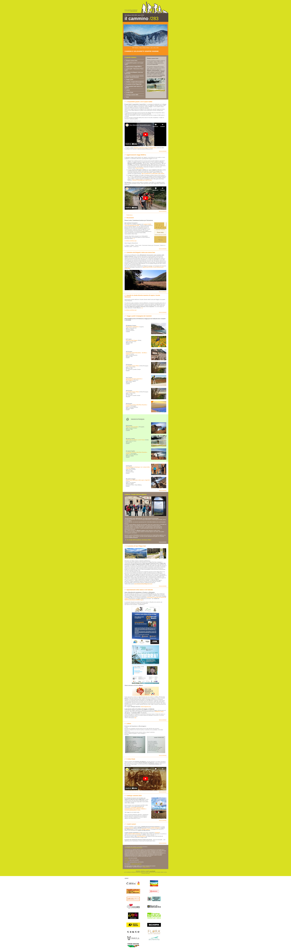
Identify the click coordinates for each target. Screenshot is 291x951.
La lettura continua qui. (131, 240)
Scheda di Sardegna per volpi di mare (142, 180)
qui (135, 717)
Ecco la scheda (139, 168)
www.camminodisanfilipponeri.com (143, 583)
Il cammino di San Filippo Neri (134, 84)
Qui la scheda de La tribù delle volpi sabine (153, 173)
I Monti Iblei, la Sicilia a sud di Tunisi (155, 72)
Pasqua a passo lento (131, 60)
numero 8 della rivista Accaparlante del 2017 (138, 225)
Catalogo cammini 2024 (132, 94)
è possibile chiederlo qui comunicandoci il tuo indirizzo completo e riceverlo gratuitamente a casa (135, 809)
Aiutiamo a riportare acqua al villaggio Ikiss (145, 147)
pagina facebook (129, 827)
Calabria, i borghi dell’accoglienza (135, 81)
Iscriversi (126, 858)
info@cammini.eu (146, 867)
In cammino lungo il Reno (132, 365)
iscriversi (157, 832)
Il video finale (129, 92)
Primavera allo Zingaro (131, 340)
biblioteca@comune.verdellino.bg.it (134, 599)
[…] (134, 238)
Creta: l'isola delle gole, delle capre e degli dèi (138, 480)
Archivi (126, 862)
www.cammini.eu (141, 836)
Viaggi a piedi (129, 79)
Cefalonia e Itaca (159, 711)
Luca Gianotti (152, 871)
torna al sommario (162, 151)
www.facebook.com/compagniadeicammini (133, 847)
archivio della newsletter (134, 833)
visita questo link (133, 10)
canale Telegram (145, 829)
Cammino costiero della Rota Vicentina (156, 75)
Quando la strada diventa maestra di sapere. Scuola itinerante (134, 76)
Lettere (128, 90)
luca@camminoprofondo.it (136, 864)
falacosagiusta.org (146, 706)
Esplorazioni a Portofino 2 (132, 326)
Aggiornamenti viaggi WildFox (134, 66)
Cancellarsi (127, 860)
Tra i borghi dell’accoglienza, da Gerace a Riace (139, 539)
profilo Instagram (155, 827)
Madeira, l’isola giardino (153, 70)
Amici (127, 97)
